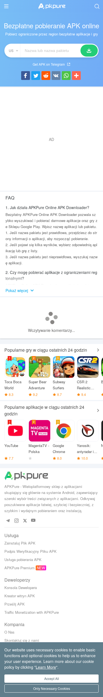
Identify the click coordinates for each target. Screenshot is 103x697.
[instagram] (16, 520)
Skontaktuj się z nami (21, 640)
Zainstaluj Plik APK (19, 543)
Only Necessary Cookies (51, 688)
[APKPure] (51, 6)
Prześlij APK (14, 604)
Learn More (46, 667)
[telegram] (7, 520)
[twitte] (24, 520)
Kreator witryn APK (19, 595)
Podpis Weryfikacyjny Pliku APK (30, 551)
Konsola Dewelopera (20, 587)
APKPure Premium (19, 567)
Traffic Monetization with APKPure (31, 612)
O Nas (9, 632)
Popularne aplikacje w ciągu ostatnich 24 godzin (44, 410)
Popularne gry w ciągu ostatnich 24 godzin (45, 350)
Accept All (51, 678)
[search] (97, 6)
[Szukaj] (89, 51)
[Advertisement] (51, 139)
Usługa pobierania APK (22, 559)
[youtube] (33, 520)
